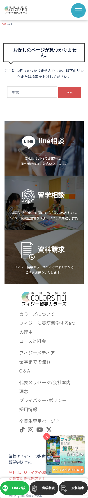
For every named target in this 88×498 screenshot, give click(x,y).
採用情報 (28, 409)
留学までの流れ (35, 361)
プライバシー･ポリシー (43, 400)
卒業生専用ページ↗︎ (39, 421)
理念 (23, 391)
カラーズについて (37, 314)
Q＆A (24, 370)
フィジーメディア (37, 352)
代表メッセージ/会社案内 (45, 382)
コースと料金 (32, 341)
